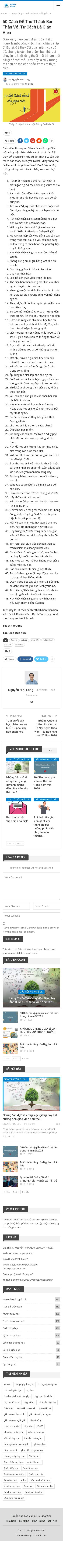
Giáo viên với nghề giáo (15, 74)
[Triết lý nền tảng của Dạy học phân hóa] (10, 1048)
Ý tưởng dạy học (11, 1313)
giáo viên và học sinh (14, 1414)
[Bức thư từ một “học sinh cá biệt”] (17, 806)
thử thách (19, 645)
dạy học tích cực (12, 1402)
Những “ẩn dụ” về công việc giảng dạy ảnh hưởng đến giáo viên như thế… (31, 1000)
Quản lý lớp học (30, 1468)
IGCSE (40, 1426)
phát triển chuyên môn (32, 1450)
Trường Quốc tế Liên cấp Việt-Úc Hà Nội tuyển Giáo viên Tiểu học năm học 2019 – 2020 (45, 728)
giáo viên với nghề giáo (15, 1420)
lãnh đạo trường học (33, 1438)
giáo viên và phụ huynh (40, 1414)
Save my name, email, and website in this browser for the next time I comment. (31, 929)
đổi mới (24, 640)
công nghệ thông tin (24, 1384)
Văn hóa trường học (40, 1480)
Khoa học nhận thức (13, 1432)
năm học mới (10, 1450)
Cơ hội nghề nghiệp (47, 1384)
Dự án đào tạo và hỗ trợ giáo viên (31, 1516)
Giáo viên (35, 640)
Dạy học (14, 640)
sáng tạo (7, 645)
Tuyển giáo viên (36, 1474)
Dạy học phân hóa (43, 1396)
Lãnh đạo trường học (13, 1342)
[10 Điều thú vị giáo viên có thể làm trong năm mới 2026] (45, 766)
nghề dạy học (39, 1444)
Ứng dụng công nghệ (14, 1498)
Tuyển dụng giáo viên (14, 1321)
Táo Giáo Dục (40, 1535)
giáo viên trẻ (45, 1408)
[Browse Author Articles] (31, 678)
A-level (7, 1384)
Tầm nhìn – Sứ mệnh (17, 1521)
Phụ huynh (34, 1456)
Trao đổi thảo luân (12, 1306)
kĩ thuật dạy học (11, 1438)
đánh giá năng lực (33, 1492)
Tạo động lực (9, 1364)
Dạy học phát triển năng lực (17, 1396)
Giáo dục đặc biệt (48, 1402)
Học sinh (28, 1426)
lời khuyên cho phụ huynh (16, 1444)
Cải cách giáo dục (13, 1390)
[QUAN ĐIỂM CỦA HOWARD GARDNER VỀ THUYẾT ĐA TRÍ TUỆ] (10, 1181)
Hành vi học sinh (12, 1426)
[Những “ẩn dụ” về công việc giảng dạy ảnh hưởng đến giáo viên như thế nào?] (17, 766)
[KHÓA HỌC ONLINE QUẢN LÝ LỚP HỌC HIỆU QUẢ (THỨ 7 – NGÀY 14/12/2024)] (10, 1032)
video (23, 1480)
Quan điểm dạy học (13, 1357)
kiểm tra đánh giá (36, 1432)
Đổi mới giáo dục (11, 1349)
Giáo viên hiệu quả (26, 1408)
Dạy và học (29, 1402)
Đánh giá (28, 1486)
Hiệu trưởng (35, 1420)
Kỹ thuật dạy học (11, 1335)
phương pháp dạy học (14, 1456)
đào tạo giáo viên (12, 1492)
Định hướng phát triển (44, 1521)
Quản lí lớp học (10, 1328)
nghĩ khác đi (48, 640)
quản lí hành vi (34, 1462)
